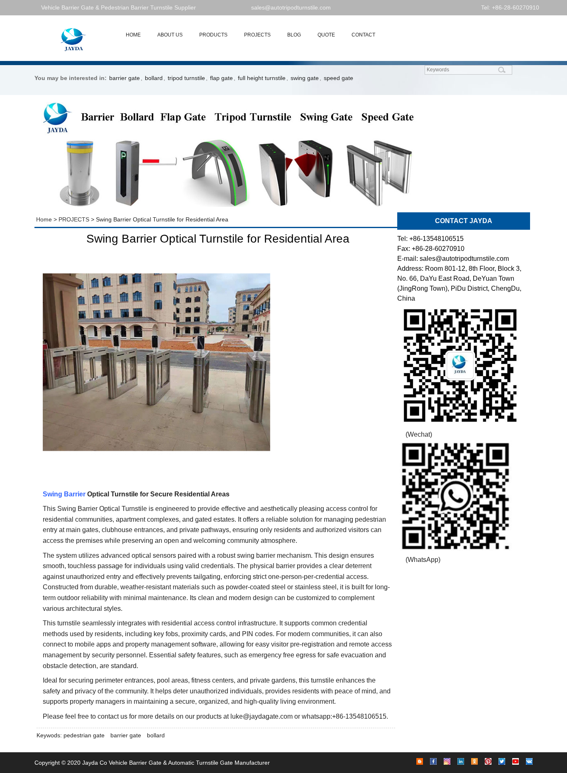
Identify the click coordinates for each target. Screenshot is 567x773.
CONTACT (363, 35)
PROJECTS (257, 35)
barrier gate (124, 78)
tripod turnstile (186, 78)
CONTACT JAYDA (463, 220)
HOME (133, 35)
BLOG (294, 35)
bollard (154, 78)
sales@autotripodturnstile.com (291, 7)
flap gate (221, 78)
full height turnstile (262, 78)
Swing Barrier (64, 494)
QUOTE (326, 35)
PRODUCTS (213, 35)
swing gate (305, 78)
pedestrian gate (84, 735)
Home (43, 219)
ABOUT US (170, 35)
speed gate (338, 78)
